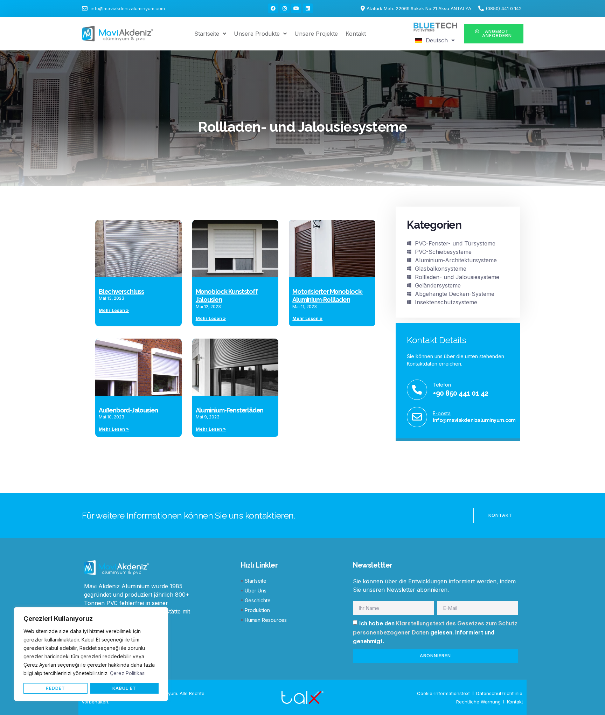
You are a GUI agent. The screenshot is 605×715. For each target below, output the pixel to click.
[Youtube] (296, 8)
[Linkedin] (308, 8)
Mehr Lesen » (114, 310)
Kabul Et (124, 688)
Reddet (55, 688)
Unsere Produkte (257, 33)
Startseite (206, 33)
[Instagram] (285, 8)
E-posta (442, 413)
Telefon (442, 385)
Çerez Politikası (128, 673)
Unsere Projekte (316, 33)
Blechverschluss (121, 291)
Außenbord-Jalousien (128, 410)
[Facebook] (273, 8)
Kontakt (356, 33)
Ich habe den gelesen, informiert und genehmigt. (435, 632)
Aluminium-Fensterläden (230, 410)
